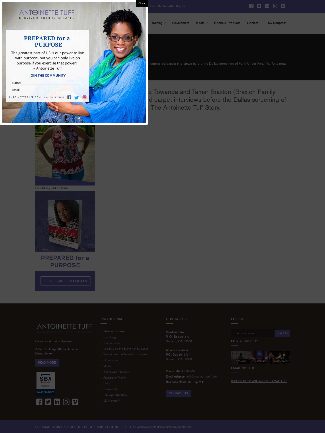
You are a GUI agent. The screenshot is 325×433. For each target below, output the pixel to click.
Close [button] (141, 3)
